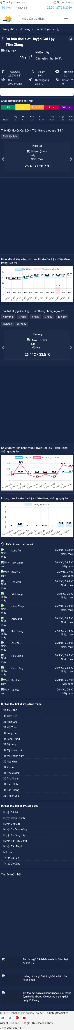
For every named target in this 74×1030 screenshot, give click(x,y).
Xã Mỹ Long (10, 744)
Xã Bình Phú (10, 710)
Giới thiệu (15, 1023)
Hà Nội (6, 7)
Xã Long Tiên (10, 733)
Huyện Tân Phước (13, 846)
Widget (4, 1023)
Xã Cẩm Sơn (10, 716)
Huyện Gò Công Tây (14, 835)
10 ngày (62, 316)
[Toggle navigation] (66, 18)
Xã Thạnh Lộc (11, 795)
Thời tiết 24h (10, 136)
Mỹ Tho (7, 852)
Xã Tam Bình (10, 784)
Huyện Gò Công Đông (15, 829)
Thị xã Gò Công (11, 863)
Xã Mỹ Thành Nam (13, 755)
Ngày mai (8, 316)
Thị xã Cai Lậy (11, 857)
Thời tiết (38, 1013)
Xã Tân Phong (11, 790)
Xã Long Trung (11, 738)
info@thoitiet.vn (59, 1013)
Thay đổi (22, 7)
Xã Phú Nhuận (11, 778)
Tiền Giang (24, 29)
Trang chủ (8, 29)
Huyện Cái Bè (10, 812)
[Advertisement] (37, 216)
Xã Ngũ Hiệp (10, 761)
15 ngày (7, 324)
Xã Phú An (9, 767)
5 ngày (35, 316)
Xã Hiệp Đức (10, 721)
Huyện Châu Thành (14, 818)
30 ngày (21, 324)
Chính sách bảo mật (11, 1027)
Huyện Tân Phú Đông (15, 840)
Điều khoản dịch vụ (42, 1023)
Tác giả (26, 1023)
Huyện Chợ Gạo (11, 823)
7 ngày (48, 316)
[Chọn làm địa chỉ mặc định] (70, 38)
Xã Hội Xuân (10, 727)
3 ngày (22, 316)
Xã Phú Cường (11, 772)
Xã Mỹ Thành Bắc (13, 750)
